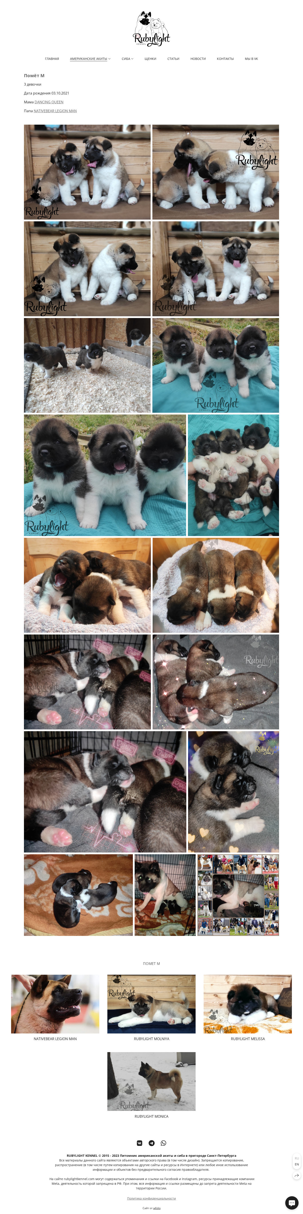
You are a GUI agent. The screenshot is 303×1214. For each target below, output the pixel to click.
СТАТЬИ (173, 59)
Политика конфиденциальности (151, 1198)
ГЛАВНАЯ (52, 59)
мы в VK (251, 59)
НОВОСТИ (198, 59)
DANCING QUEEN (49, 102)
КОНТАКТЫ (225, 59)
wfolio (157, 1208)
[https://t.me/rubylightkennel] (152, 1143)
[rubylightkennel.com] (151, 29)
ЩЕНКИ (150, 59)
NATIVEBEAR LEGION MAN (55, 110)
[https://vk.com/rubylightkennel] (139, 1143)
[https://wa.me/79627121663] (163, 1143)
